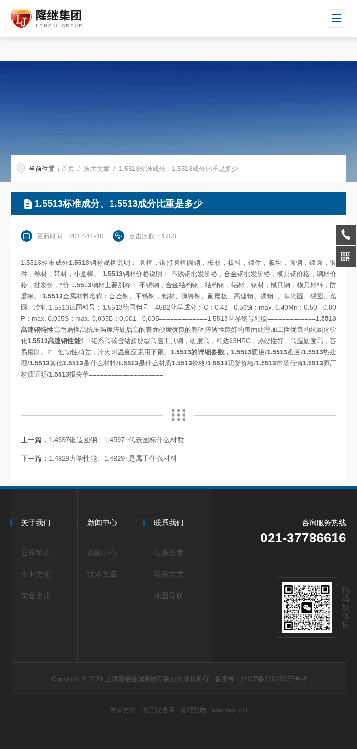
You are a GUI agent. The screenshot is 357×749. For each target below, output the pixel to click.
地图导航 (169, 596)
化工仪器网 (158, 710)
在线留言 (169, 553)
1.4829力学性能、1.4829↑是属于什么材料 (113, 458)
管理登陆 (193, 710)
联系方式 (169, 574)
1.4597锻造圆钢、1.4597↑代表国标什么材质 (116, 440)
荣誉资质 (36, 596)
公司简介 (36, 553)
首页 (67, 168)
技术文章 (97, 168)
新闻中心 (102, 553)
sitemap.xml (229, 710)
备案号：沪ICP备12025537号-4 (261, 678)
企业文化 (36, 574)
